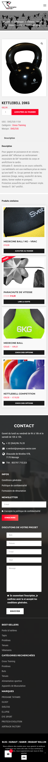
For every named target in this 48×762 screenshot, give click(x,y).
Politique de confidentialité (14, 485)
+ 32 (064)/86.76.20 (15, 443)
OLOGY (5, 702)
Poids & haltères (9, 630)
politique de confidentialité (27, 511)
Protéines (6, 640)
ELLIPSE (5, 711)
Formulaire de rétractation (14, 490)
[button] (42, 43)
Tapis (4, 635)
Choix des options (24, 352)
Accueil (6, 21)
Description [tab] (9, 138)
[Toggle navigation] (44, 5)
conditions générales (17, 602)
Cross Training (15, 25)
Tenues (5, 645)
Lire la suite (24, 302)
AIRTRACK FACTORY (11, 726)
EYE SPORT (7, 716)
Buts (4, 671)
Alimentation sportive (12, 681)
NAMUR (22, 742)
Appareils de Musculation (14, 685)
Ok (24, 757)
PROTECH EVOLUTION (12, 721)
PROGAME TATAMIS (11, 697)
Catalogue (19, 21)
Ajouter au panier (25, 112)
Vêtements (7, 650)
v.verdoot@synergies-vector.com (21, 448)
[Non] (45, 753)
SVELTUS (14, 128)
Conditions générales (11, 480)
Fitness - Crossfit (35, 21)
